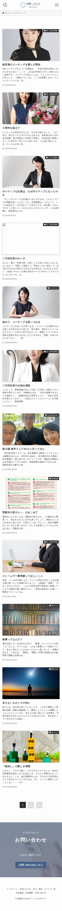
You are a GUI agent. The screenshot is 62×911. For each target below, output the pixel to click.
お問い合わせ (40, 893)
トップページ (12, 889)
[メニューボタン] (57, 5)
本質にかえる (25, 889)
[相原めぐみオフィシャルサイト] (31, 5)
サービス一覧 (50, 889)
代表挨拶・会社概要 (24, 893)
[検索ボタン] (5, 5)
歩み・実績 (37, 889)
